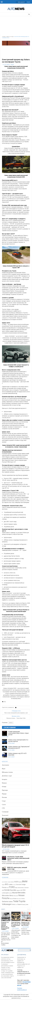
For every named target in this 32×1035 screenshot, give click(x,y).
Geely (16, 887)
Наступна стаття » (16, 716)
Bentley (20, 881)
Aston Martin (11, 881)
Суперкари (5, 811)
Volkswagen (7, 904)
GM (3, 890)
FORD (12, 887)
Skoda (23, 898)
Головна (4, 36)
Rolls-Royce (19, 898)
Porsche (5, 898)
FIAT (8, 887)
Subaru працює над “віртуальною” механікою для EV (19, 747)
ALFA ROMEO (5, 881)
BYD (6, 884)
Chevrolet (18, 884)
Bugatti (3, 884)
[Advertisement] (16, 25)
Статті (4, 804)
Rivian (15, 898)
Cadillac (10, 884)
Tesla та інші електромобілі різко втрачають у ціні (16, 712)
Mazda (14, 893)
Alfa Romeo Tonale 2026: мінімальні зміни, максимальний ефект (18, 858)
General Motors (21, 887)
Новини (8, 36)
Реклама (4, 797)
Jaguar (18, 890)
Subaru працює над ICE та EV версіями (17, 754)
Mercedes (21, 893)
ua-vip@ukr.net (21, 975)
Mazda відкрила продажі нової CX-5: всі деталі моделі (15, 846)
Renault (11, 898)
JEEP (21, 890)
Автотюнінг (5, 765)
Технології (5, 815)
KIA (24, 890)
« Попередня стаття (16, 710)
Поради (4, 794)
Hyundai (13, 890)
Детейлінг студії (7, 776)
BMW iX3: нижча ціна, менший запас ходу (17, 868)
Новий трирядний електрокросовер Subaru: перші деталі (18, 733)
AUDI (16, 882)
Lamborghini (5, 893)
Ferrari (4, 887)
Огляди (11, 36)
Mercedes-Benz (7, 895)
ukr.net (19, 985)
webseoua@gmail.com (23, 964)
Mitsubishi (16, 895)
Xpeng (23, 904)
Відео (3, 768)
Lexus (10, 892)
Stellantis (5, 901)
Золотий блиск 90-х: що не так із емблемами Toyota (16, 924)
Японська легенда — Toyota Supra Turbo (16, 718)
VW (16, 904)
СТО (3, 808)
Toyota (22, 901)
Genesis (26, 887)
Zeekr (27, 904)
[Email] (15, 707)
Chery (14, 884)
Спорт (4, 801)
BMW (24, 881)
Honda (6, 890)
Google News (27, 982)
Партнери (5, 790)
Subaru (11, 722)
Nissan (21, 895)
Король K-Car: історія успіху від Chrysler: (25, 924)
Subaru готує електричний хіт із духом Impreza (18, 740)
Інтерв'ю (4, 779)
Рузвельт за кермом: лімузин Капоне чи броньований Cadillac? (5, 926)
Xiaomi (19, 904)
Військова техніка (7, 772)
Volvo (13, 904)
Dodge (24, 884)
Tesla (15, 901)
